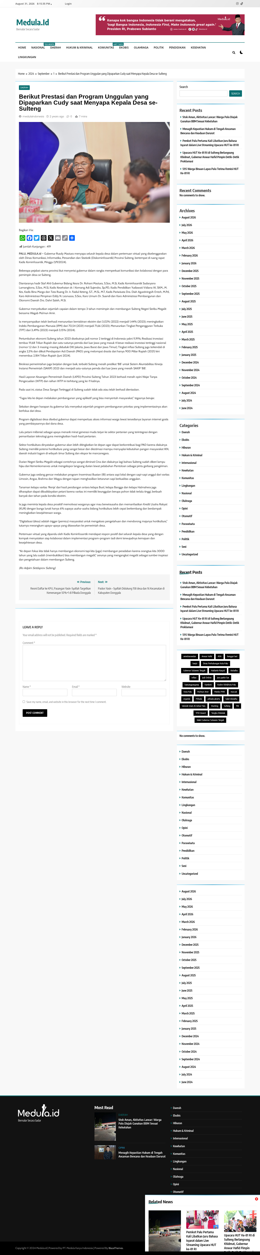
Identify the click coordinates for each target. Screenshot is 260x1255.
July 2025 (187, 309)
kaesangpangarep (192, 684)
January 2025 (189, 355)
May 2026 (187, 232)
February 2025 (190, 347)
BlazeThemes (116, 1248)
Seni (184, 546)
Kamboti (208, 684)
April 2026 (187, 240)
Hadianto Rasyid (218, 670)
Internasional (189, 463)
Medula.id (32, 22)
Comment (29, 643)
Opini (185, 508)
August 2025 (189, 301)
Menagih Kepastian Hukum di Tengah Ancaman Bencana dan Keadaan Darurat (142, 1154)
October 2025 (189, 286)
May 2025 (187, 324)
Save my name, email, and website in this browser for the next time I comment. (66, 701)
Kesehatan (198, 47)
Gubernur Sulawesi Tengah (194, 670)
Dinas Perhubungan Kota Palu (215, 663)
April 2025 (187, 332)
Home (22, 47)
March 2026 (188, 248)
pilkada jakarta (214, 699)
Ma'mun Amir (203, 691)
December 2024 (190, 362)
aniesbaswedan (189, 656)
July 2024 (187, 400)
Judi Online (206, 677)
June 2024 (187, 408)
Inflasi (194, 677)
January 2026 (189, 263)
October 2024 (189, 377)
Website (126, 686)
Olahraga (141, 47)
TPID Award (201, 713)
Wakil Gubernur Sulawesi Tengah (210, 720)
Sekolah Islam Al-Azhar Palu (193, 706)
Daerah (55, 47)
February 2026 (190, 255)
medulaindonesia (33, 116)
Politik (159, 47)
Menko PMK (219, 691)
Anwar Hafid (207, 656)
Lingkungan (27, 57)
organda (186, 699)
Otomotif (187, 516)
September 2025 (191, 293)
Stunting (214, 706)
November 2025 (190, 278)
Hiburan (186, 447)
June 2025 (187, 316)
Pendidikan (177, 47)
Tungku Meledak (218, 713)
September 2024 (191, 385)
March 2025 (188, 339)
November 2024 (191, 370)
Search (184, 87)
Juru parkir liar (223, 677)
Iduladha (234, 670)
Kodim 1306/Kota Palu (226, 684)
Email (76, 686)
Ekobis (124, 47)
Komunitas (107, 46)
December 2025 (190, 271)
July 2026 (187, 225)
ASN (219, 656)
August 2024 (189, 393)
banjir (195, 663)
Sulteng (227, 706)
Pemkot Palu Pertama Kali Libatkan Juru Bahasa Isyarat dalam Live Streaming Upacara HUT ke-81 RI (202, 1240)
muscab (234, 691)
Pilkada (199, 699)
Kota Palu (188, 691)
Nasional (39, 46)
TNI (237, 706)
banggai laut (232, 656)
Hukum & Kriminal (79, 47)
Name (27, 686)
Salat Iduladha (231, 699)
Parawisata (188, 524)
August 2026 (189, 217)
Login (68, 3)
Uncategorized (190, 554)
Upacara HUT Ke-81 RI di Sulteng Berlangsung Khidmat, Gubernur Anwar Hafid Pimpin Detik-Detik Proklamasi (239, 1243)
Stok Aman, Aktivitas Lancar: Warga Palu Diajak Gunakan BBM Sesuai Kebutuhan (140, 1123)
